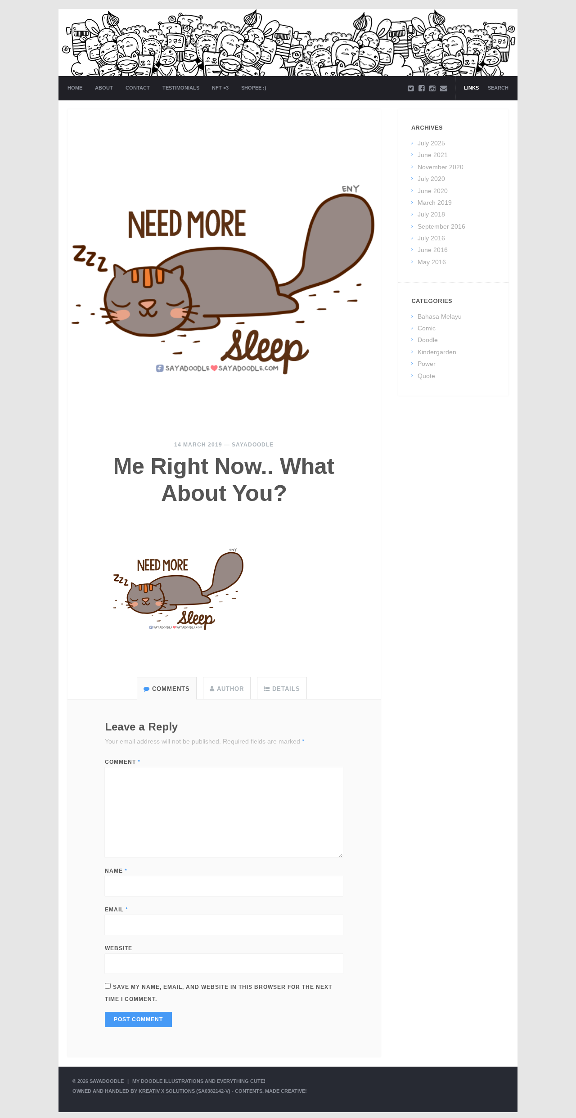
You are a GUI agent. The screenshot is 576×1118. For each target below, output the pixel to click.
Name (116, 871)
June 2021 (433, 154)
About (104, 87)
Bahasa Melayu (440, 316)
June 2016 (433, 249)
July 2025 (431, 143)
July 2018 (431, 214)
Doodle (428, 339)
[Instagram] (432, 88)
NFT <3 (220, 87)
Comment (122, 762)
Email (116, 909)
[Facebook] (421, 88)
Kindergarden (437, 352)
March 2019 (435, 202)
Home (75, 87)
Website (118, 948)
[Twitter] (411, 88)
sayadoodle (253, 445)
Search (498, 87)
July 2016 (431, 238)
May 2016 (432, 262)
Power (427, 363)
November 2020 (441, 167)
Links (471, 87)
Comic (427, 328)
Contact (138, 87)
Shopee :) (253, 87)
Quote (426, 375)
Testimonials (180, 87)
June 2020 (433, 190)
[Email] (443, 88)
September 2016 (441, 226)
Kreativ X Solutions (167, 1091)
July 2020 (431, 178)
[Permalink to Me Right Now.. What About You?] (224, 266)
